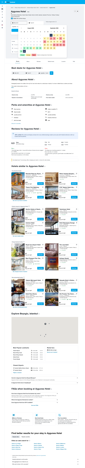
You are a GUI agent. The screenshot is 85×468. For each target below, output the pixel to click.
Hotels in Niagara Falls (61, 449)
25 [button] (27, 48)
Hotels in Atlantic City (39, 447)
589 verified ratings (21, 18)
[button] (2, 2)
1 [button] (40, 35)
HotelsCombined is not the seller (20, 459)
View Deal (40, 183)
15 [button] (40, 41)
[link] (20, 200)
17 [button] (24, 45)
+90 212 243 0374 (15, 16)
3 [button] (24, 38)
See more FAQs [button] (34, 405)
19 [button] (30, 45)
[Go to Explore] (2, 17)
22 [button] (40, 45)
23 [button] (21, 48)
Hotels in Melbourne (60, 443)
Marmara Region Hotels (31, 7)
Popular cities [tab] (16, 436)
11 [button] (27, 41)
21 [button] (37, 45)
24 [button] (24, 48)
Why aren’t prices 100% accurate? (20, 464)
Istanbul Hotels (43, 7)
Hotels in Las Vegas (16, 443)
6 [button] (44, 38)
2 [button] (21, 38)
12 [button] (30, 41)
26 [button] (30, 48)
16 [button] (21, 45)
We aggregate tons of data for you (20, 461)
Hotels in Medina (60, 445)
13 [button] (34, 41)
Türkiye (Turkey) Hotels (19, 7)
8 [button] (40, 38)
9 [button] (21, 41)
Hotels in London (60, 447)
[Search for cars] (2, 11)
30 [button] (21, 51)
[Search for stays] (2, 9)
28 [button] (37, 48)
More (12, 87)
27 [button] (34, 48)
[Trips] (2, 21)
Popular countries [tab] (26, 436)
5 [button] (30, 38)
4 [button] (27, 38)
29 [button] (40, 48)
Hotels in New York (16, 447)
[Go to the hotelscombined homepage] (10, 2)
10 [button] (24, 41)
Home (12, 7)
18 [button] (27, 45)
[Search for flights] (2, 6)
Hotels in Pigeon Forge (17, 445)
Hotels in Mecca (37, 443)
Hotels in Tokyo (37, 449)
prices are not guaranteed (41, 455)
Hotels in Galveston (16, 449)
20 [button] (34, 45)
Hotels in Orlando (38, 445)
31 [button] (24, 51)
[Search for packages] (2, 14)
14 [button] (37, 41)
